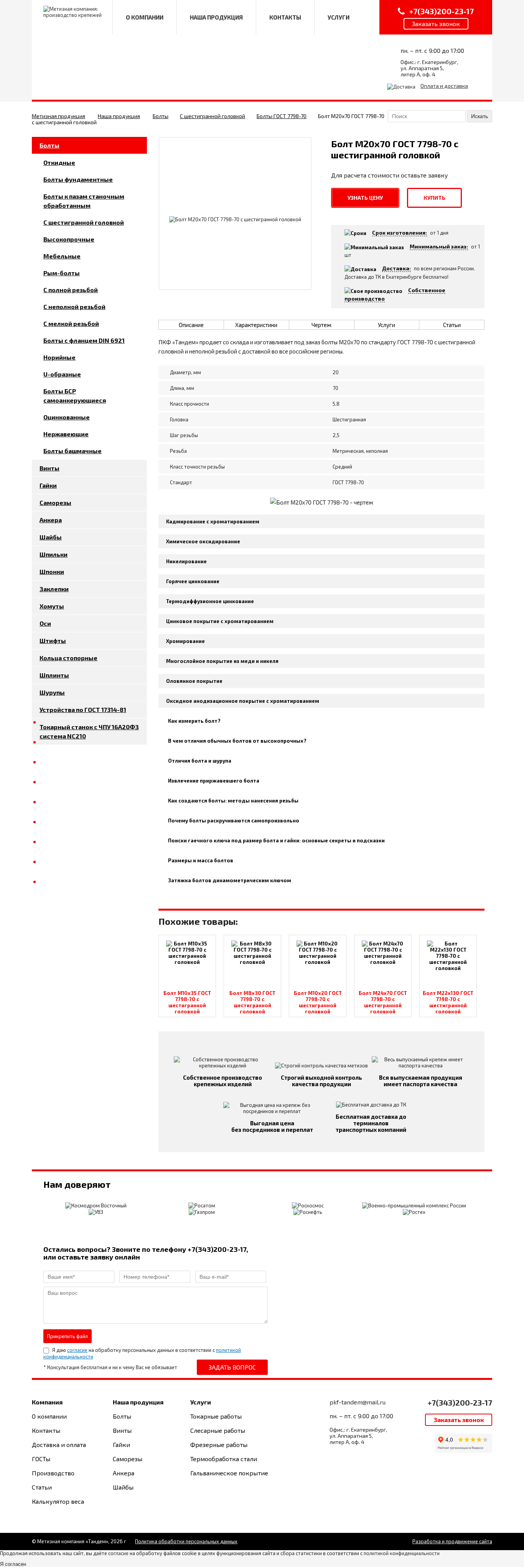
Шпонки (52, 571)
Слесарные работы (217, 1430)
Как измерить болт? (194, 721)
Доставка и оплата (59, 1444)
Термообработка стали (223, 1458)
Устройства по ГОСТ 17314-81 (83, 709)
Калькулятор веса (58, 1501)
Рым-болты (61, 272)
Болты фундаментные (78, 179)
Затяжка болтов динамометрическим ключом (229, 880)
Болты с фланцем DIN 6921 (84, 340)
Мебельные (62, 256)
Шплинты (54, 675)
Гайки (48, 485)
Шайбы (51, 537)
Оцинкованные (66, 417)
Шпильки (54, 554)
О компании (49, 1416)
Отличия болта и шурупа (199, 761)
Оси (45, 623)
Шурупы (52, 692)
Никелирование (186, 561)
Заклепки (54, 588)
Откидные (59, 162)
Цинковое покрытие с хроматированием (220, 621)
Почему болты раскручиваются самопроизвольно (233, 820)
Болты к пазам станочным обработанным (83, 200)
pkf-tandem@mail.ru (358, 1402)
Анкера (51, 519)
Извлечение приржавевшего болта (213, 781)
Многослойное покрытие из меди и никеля (222, 661)
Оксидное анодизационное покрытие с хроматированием (242, 701)
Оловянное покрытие (194, 681)
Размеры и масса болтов (200, 860)
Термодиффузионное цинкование (210, 601)
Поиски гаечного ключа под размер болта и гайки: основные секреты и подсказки (276, 840)
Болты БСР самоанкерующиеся (74, 395)
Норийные (59, 357)
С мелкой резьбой (71, 323)
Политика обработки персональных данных (186, 1541)
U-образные (62, 374)
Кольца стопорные (68, 657)
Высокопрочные (68, 239)
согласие (77, 1350)
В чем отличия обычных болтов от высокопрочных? (237, 741)
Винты (49, 468)
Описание (191, 324)
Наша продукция (119, 116)
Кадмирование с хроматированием (212, 521)
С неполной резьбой (74, 306)
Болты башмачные (72, 450)
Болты (160, 116)
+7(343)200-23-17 (460, 1402)
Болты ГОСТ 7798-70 (281, 116)
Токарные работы (216, 1416)
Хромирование (185, 641)
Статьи (452, 324)
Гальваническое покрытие (229, 1473)
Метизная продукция (58, 116)
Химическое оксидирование (203, 541)
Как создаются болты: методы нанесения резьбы (233, 800)
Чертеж (321, 324)
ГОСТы (41, 1458)
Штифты (53, 640)
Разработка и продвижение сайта (452, 1541)
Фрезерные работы (218, 1444)
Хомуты (52, 606)
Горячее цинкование (192, 581)
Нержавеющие (66, 433)
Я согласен (13, 1564)
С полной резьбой (70, 289)
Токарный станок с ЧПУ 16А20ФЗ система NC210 (89, 731)
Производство (53, 1473)
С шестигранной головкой (212, 116)
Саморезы (55, 502)
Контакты (46, 1430)
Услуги (386, 324)
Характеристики (256, 324)
